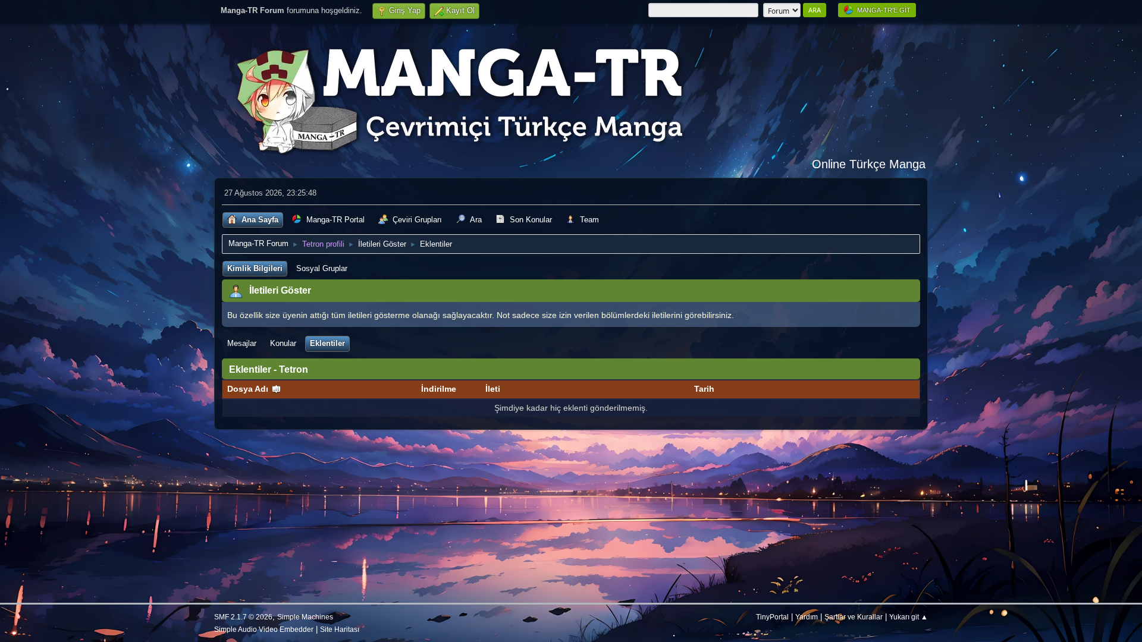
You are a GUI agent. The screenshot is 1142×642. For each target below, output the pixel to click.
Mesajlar (241, 343)
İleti (492, 389)
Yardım (806, 617)
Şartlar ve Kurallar (853, 617)
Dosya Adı (249, 389)
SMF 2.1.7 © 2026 (243, 617)
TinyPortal (772, 617)
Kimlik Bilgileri (255, 268)
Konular (283, 343)
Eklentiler (327, 343)
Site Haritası (339, 629)
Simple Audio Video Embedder (263, 629)
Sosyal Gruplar (321, 268)
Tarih (704, 389)
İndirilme (438, 389)
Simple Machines (305, 617)
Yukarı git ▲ (908, 617)
